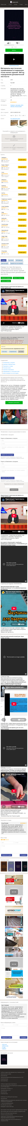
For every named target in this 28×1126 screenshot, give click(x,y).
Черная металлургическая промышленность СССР (12, 1077)
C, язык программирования (7, 1103)
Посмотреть (22, 159)
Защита (4, 1048)
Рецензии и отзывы (8, 366)
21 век (3, 1047)
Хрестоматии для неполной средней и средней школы (13, 1111)
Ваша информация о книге (8, 1022)
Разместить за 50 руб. (7, 455)
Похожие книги (7, 368)
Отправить (23, 855)
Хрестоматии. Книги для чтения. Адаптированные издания (14, 1109)
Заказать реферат (6, 278)
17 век (10, 4)
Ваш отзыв (4, 837)
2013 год (4, 1044)
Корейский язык (4, 1079)
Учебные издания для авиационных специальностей (12, 1072)
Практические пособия (6, 1074)
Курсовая (18, 105)
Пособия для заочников (6, 1104)
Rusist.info (15, 2)
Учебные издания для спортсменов (9, 1084)
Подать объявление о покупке (9, 438)
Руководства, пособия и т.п (7, 1088)
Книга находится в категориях (10, 373)
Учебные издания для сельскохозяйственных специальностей (11, 1120)
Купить (14, 50)
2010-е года (5, 1046)
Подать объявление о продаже (9, 461)
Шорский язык (4, 1075)
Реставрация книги (15, 118)
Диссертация (18, 106)
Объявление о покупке (9, 362)
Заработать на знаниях (17, 263)
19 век (21, 4)
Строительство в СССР (6, 1090)
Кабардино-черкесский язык (7, 1106)
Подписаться (14, 489)
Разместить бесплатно (8, 478)
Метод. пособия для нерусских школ (9, 1113)
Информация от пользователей (11, 371)
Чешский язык (4, 1098)
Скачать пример (6, 281)
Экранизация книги (14, 65)
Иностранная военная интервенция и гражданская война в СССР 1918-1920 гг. (14, 1086)
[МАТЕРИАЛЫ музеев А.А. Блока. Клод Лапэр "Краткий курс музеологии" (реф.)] (18, 866)
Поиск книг (3, 4)
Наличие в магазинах (8, 369)
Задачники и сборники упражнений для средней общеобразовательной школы (12, 1117)
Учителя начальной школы (7, 1114)
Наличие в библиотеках (9, 364)
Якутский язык (4, 1092)
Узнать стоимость (18, 278)
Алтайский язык (4, 1093)
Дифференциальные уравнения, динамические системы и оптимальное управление (14, 1101)
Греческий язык (4, 1080)
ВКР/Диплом (19, 260)
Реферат (12, 105)
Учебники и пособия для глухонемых (9, 1096)
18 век (15, 4)
